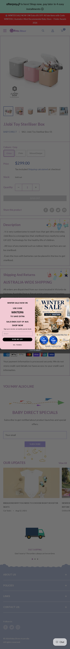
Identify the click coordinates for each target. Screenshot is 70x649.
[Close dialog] (67, 300)
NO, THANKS (17, 344)
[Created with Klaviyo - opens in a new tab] (35, 350)
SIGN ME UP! (17, 339)
